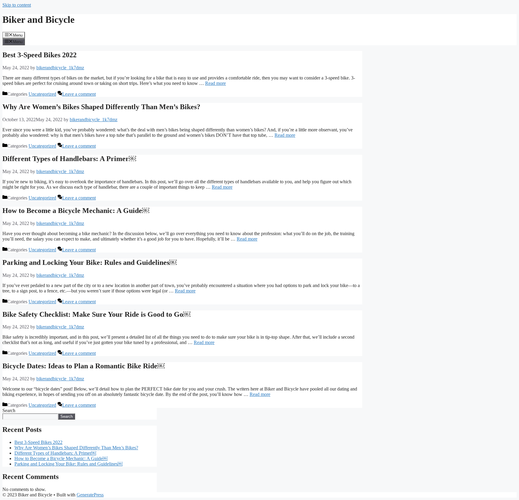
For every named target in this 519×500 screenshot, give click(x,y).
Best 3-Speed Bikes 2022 (39, 55)
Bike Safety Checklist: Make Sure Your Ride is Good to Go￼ (96, 314)
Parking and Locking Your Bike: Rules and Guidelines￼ (89, 262)
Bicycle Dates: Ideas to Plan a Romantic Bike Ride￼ (83, 366)
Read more (215, 83)
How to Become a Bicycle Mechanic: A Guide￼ (75, 210)
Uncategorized (42, 94)
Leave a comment (79, 94)
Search (8, 410)
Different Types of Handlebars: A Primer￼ (69, 159)
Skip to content (16, 4)
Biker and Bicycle (38, 19)
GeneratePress (90, 494)
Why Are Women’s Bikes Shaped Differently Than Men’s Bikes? (101, 107)
